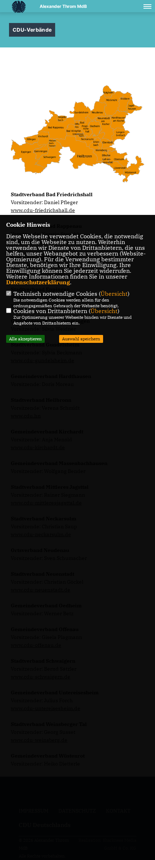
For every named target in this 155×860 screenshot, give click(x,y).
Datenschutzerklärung (38, 282)
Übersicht (114, 293)
